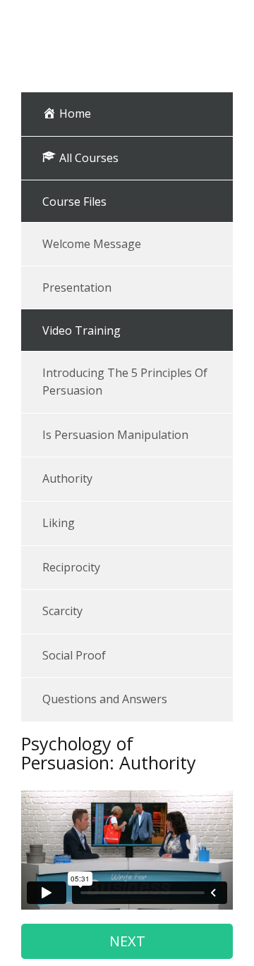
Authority (67, 478)
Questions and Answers (104, 699)
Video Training (81, 330)
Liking (58, 523)
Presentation (76, 287)
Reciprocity (71, 567)
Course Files (74, 201)
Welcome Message (91, 244)
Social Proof (74, 655)
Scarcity (62, 611)
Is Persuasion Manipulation (115, 434)
